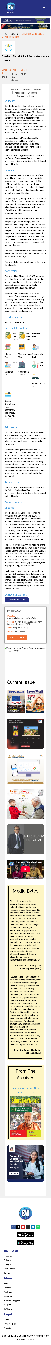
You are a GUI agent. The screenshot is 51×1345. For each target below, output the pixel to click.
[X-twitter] (18, 1227)
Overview (14, 90)
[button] (44, 8)
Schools (14, 34)
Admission (36, 90)
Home (4, 34)
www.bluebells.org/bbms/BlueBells (21, 618)
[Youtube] (23, 1227)
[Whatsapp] (38, 1227)
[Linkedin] (33, 1227)
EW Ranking (32, 93)
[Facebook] (13, 1227)
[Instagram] (28, 1227)
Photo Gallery (19, 93)
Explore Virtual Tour (17, 600)
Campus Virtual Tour (25, 96)
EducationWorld (17, 1336)
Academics (25, 90)
